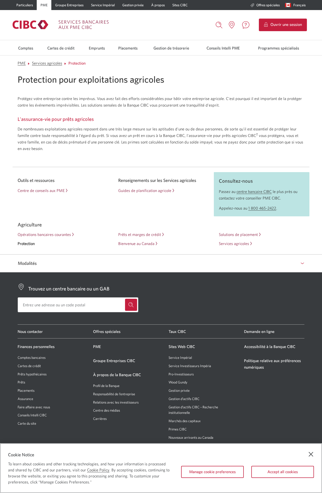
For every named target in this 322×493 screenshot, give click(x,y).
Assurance (25, 399)
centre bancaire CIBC (254, 191)
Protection (77, 63)
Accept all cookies (282, 471)
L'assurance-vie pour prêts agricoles (56, 119)
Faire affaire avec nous (34, 407)
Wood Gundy (178, 382)
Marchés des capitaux (185, 421)
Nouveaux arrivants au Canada (191, 437)
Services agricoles (47, 63)
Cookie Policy (98, 470)
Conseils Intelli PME (223, 48)
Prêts (21, 382)
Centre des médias (106, 410)
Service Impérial (103, 5)
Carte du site (27, 423)
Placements (128, 48)
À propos (158, 5)
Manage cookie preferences (212, 471)
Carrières (100, 419)
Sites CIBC (180, 5)
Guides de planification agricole (144, 190)
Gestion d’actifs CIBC (184, 399)
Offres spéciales (268, 5)
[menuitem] (265, 5)
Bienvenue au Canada (136, 243)
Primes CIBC (178, 429)
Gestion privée (133, 5)
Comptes (25, 48)
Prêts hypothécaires (32, 374)
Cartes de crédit (60, 48)
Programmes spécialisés (278, 48)
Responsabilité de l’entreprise (114, 394)
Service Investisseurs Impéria (190, 366)
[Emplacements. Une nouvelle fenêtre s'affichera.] (232, 25)
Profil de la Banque (106, 386)
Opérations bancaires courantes (44, 234)
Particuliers (24, 5)
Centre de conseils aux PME (41, 190)
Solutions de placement (238, 234)
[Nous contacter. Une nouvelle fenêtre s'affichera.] (246, 25)
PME (44, 5)
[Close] (311, 454)
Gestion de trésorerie (171, 48)
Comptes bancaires (32, 358)
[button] (296, 5)
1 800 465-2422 (262, 208)
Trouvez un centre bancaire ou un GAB (68, 288)
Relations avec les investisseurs (116, 402)
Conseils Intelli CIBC (32, 415)
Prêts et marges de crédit (139, 234)
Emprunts (97, 48)
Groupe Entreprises (69, 5)
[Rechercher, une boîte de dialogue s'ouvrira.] (219, 24)
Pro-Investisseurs (181, 374)
